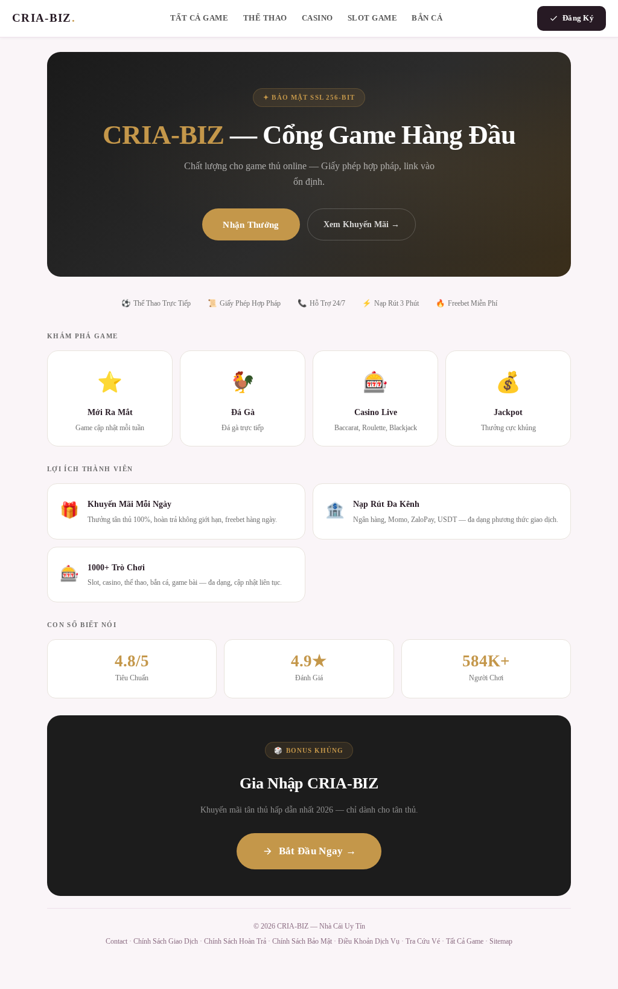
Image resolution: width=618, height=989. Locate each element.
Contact (116, 941)
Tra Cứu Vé (423, 941)
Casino (317, 18)
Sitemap (500, 941)
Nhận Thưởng (251, 224)
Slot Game (373, 18)
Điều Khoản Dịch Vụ (369, 941)
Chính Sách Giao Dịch (165, 941)
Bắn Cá (427, 18)
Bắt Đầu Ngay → (318, 851)
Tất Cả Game (199, 18)
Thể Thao (265, 18)
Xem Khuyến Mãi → (361, 224)
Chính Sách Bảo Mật (302, 941)
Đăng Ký (578, 17)
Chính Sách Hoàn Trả (235, 941)
